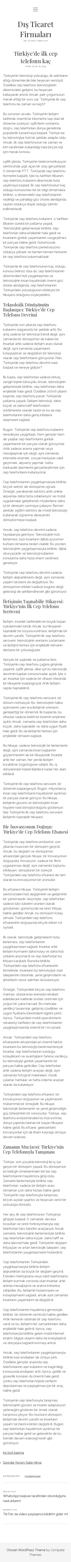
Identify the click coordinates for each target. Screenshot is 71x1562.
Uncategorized (32, 1476)
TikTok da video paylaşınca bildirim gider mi (35, 1514)
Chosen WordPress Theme (26, 1550)
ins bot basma (13, 1453)
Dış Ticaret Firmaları (36, 29)
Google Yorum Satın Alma (22, 1462)
